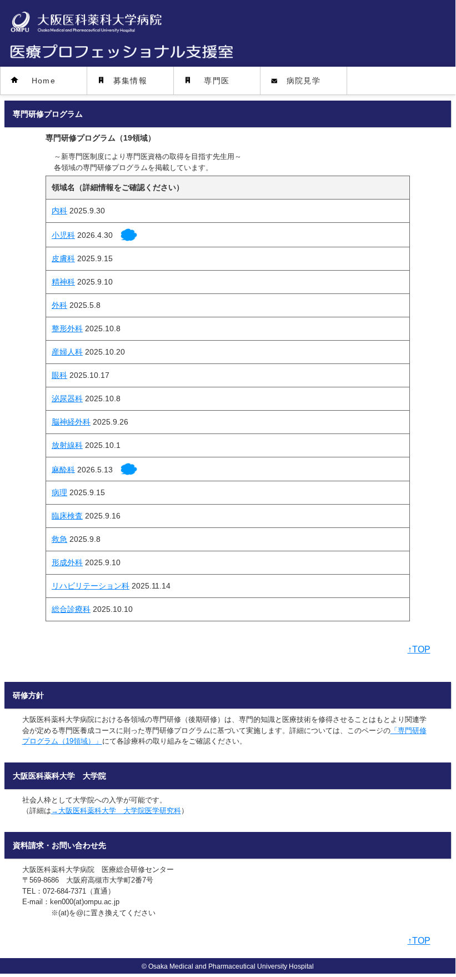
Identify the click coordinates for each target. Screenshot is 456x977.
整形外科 (67, 328)
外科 (59, 305)
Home (44, 80)
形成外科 (67, 562)
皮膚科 (63, 258)
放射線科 (67, 445)
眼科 (59, 375)
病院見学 (304, 80)
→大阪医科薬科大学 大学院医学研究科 (116, 810)
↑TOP (419, 649)
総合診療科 (71, 609)
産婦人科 (67, 351)
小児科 (63, 235)
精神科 (63, 281)
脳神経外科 (71, 421)
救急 (59, 539)
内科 (59, 210)
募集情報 (130, 80)
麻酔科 (63, 469)
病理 (59, 492)
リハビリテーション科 (90, 585)
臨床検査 (67, 515)
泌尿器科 (67, 398)
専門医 (216, 80)
